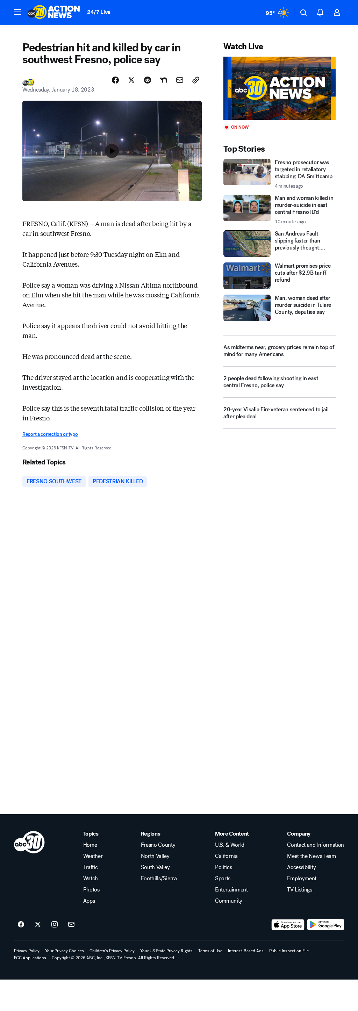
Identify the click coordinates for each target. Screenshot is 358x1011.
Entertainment (231, 890)
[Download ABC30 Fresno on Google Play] (325, 924)
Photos (91, 890)
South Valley (155, 867)
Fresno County (158, 845)
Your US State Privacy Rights (166, 951)
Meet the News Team (311, 856)
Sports (222, 878)
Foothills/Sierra (159, 878)
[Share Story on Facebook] (115, 80)
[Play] (279, 88)
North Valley (155, 856)
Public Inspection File (289, 951)
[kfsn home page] (29, 842)
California (226, 856)
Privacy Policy (27, 951)
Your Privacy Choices (64, 951)
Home (90, 845)
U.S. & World (229, 845)
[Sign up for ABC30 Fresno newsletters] (71, 925)
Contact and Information (315, 845)
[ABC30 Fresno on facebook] (21, 925)
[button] (17, 12)
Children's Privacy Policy (112, 951)
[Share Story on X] (131, 80)
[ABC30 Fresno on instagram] (55, 925)
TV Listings (299, 890)
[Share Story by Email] (180, 80)
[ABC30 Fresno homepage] (54, 12)
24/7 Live (98, 12)
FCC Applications (30, 958)
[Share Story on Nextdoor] (164, 80)
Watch (90, 878)
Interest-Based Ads (246, 951)
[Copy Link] (196, 80)
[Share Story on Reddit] (147, 80)
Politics (223, 867)
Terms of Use (210, 951)
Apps (89, 901)
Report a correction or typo (50, 434)
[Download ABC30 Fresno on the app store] (288, 924)
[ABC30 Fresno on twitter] (38, 925)
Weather (93, 856)
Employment (301, 878)
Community (228, 901)
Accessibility (301, 867)
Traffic (90, 867)
